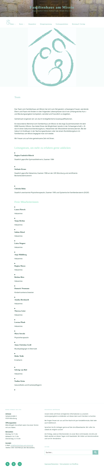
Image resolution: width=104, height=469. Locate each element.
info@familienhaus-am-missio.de (22, 445)
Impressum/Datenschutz (51, 464)
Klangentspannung (46, 24)
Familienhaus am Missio (52, 7)
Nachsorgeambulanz (62, 24)
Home (12, 24)
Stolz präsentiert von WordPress (69, 464)
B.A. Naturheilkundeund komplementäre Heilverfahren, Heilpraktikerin (37, 384)
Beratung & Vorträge (78, 24)
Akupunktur (32, 24)
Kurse (21, 24)
